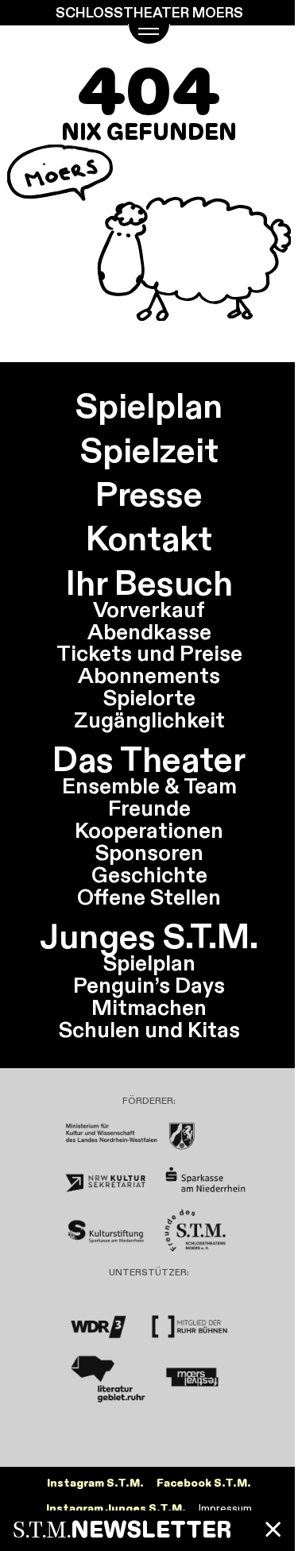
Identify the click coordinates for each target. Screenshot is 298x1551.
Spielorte (149, 697)
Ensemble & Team (149, 785)
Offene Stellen (149, 896)
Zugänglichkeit (149, 719)
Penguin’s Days (149, 984)
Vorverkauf (149, 609)
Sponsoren (149, 852)
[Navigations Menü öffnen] (148, 34)
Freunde (149, 807)
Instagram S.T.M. (95, 1483)
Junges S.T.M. (149, 936)
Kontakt (149, 538)
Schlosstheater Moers (149, 12)
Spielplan (149, 406)
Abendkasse (149, 631)
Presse (149, 494)
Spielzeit (149, 450)
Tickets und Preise (149, 652)
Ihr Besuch (149, 583)
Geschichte (149, 874)
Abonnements (149, 675)
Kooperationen (149, 829)
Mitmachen (149, 1006)
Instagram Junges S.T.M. (116, 1508)
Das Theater (149, 759)
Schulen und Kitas (149, 1029)
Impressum (225, 1508)
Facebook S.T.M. (204, 1483)
